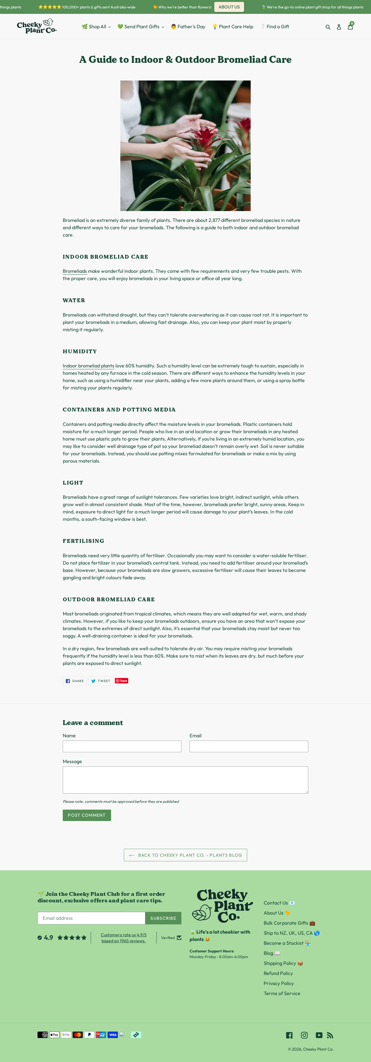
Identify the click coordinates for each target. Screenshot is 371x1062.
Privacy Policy (279, 983)
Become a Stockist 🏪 (287, 943)
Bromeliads (75, 271)
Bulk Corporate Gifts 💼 (289, 923)
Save (123, 681)
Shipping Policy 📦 (283, 963)
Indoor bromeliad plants (88, 366)
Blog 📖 (272, 953)
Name (69, 735)
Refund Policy (278, 973)
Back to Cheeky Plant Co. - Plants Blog (189, 855)
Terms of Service (282, 993)
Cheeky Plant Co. (318, 1049)
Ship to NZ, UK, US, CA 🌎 (292, 933)
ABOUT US (223, 7)
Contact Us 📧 (279, 903)
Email (196, 735)
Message (72, 761)
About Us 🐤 (277, 913)
